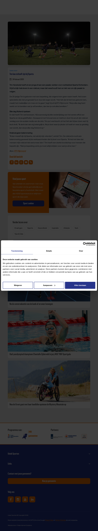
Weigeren (18, 285)
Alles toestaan (80, 285)
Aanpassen (47, 285)
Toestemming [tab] (17, 251)
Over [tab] (81, 251)
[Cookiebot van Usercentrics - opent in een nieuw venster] (84, 244)
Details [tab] (49, 251)
